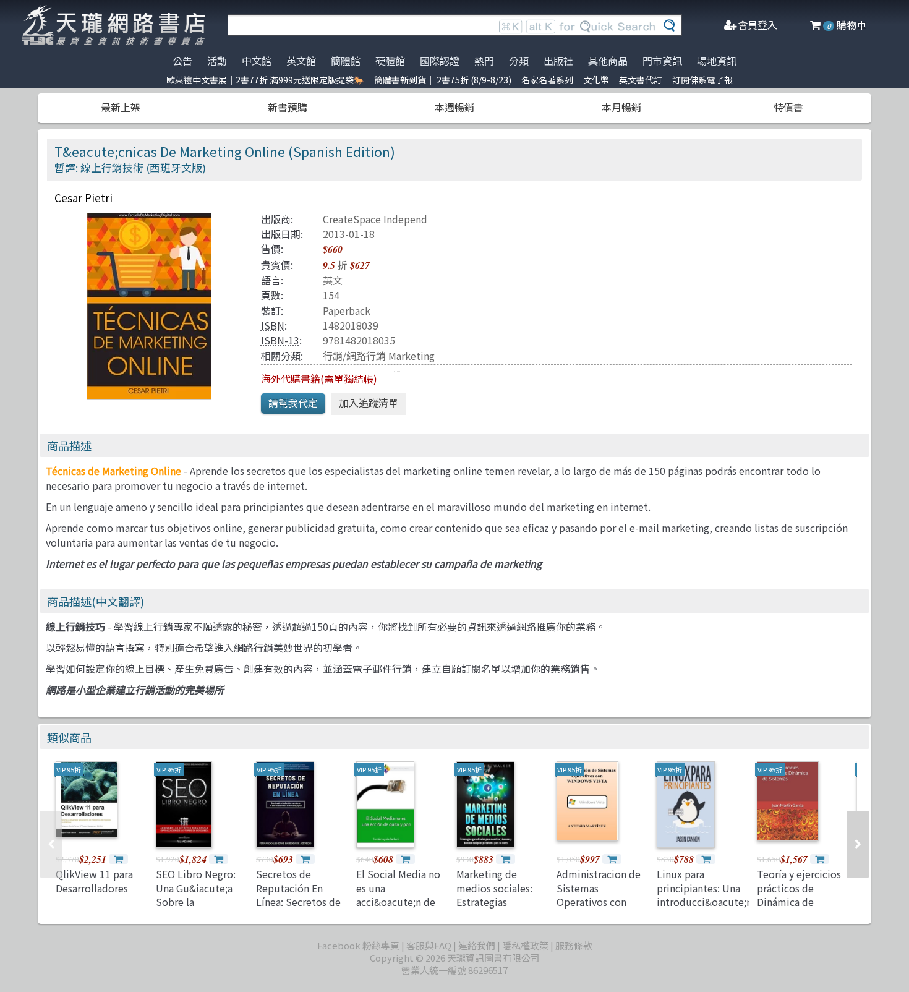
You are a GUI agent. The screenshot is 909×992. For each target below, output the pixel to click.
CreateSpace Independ (375, 219)
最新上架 (120, 107)
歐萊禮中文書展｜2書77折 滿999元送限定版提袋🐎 (265, 80)
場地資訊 (716, 60)
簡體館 (346, 60)
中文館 (256, 60)
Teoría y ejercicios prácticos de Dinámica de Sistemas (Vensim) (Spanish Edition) (799, 901)
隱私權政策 (525, 945)
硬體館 (390, 60)
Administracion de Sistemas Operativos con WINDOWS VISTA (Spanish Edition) (599, 901)
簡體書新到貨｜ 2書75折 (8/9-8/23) (442, 80)
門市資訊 (662, 60)
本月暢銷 (621, 107)
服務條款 (573, 945)
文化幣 (596, 80)
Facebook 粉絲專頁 (358, 945)
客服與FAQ (428, 945)
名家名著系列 (547, 80)
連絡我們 (476, 945)
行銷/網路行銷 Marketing (379, 355)
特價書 (788, 107)
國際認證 (439, 60)
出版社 (558, 60)
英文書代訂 (640, 80)
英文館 (301, 60)
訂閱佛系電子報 (702, 80)
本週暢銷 (454, 107)
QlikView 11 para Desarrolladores (94, 880)
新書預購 (287, 107)
